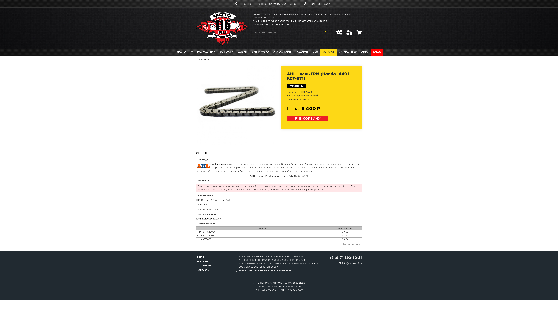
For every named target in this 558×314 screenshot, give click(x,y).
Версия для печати (352, 244)
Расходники (206, 52)
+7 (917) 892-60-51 (318, 4)
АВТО (364, 52)
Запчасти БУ (348, 52)
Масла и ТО (185, 52)
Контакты (203, 270)
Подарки (301, 52)
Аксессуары (282, 52)
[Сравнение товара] (339, 31)
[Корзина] (359, 31)
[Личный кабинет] (349, 31)
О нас (200, 257)
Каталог (328, 52)
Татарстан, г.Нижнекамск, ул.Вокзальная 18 (267, 4)
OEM (315, 52)
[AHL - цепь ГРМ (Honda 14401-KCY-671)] (236, 105)
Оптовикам (204, 266)
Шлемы (242, 52)
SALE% (377, 52)
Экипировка (260, 52)
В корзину (309, 118)
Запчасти (226, 52)
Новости (202, 261)
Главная (204, 60)
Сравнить (298, 86)
